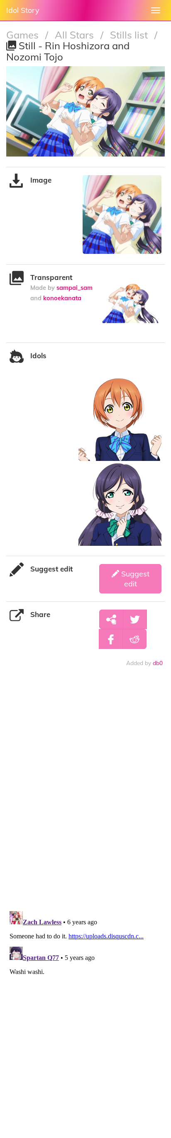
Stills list (130, 35)
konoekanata (62, 298)
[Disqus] (85, 796)
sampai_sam (74, 288)
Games (23, 35)
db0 (158, 662)
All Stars (75, 35)
